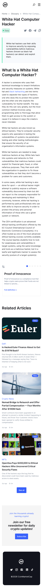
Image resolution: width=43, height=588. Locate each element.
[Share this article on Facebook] (30, 30)
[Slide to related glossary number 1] (30, 266)
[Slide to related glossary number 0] (27, 266)
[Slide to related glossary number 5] (40, 266)
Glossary (15, 13)
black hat (13, 91)
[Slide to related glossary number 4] (37, 266)
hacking (21, 91)
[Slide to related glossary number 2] (32, 266)
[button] (39, 5)
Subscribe (21, 536)
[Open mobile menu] (39, 5)
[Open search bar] (34, 4)
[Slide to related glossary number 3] (35, 266)
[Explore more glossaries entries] (3, 266)
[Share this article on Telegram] (34, 30)
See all (21, 490)
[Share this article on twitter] (25, 30)
